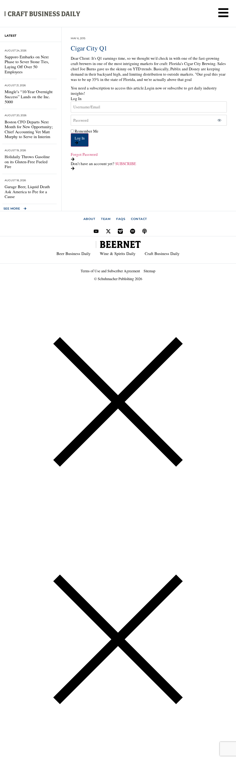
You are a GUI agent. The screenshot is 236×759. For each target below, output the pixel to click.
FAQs (120, 219)
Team (105, 219)
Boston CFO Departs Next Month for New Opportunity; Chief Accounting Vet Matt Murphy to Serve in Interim (29, 129)
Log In (80, 138)
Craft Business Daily (162, 253)
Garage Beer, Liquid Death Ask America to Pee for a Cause (27, 191)
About (89, 219)
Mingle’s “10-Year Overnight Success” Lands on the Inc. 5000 (29, 96)
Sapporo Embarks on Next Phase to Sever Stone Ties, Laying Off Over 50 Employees (27, 64)
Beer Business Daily (73, 253)
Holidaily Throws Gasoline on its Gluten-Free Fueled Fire (27, 161)
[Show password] (219, 120)
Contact (139, 219)
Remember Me (86, 131)
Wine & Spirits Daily (118, 253)
